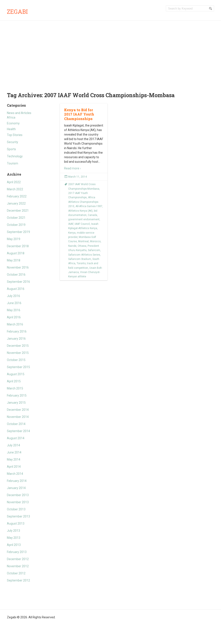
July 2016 (13, 296)
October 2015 (16, 360)
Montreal (83, 241)
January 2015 (16, 402)
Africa (11, 117)
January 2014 (16, 488)
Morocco (95, 241)
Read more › (72, 168)
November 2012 (18, 566)
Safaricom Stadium (79, 259)
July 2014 (13, 445)
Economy (13, 123)
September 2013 (18, 516)
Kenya (72, 232)
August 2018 (15, 253)
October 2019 (16, 225)
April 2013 (14, 545)
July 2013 (13, 530)
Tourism (12, 163)
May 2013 (13, 537)
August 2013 (15, 523)
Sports (11, 149)
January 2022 (16, 203)
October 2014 (16, 424)
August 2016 (15, 289)
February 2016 (17, 331)
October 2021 (16, 217)
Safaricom (94, 250)
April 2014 (14, 466)
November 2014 (18, 417)
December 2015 (18, 345)
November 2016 (18, 267)
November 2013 (18, 502)
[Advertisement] (110, 53)
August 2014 (15, 438)
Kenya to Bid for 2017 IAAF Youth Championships (79, 114)
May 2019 (13, 239)
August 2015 (15, 374)
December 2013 (18, 495)
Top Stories (14, 135)
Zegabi (17, 11)
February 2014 (17, 481)
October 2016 (16, 274)
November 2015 (18, 353)
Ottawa (82, 245)
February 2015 (17, 395)
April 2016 (14, 317)
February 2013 (17, 552)
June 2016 (14, 303)
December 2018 (18, 246)
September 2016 (18, 281)
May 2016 (13, 310)
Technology (15, 156)
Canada (92, 215)
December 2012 (18, 559)
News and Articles (19, 113)
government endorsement (83, 219)
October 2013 (16, 509)
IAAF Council (82, 223)
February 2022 (17, 196)
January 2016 (16, 338)
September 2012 (18, 580)
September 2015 (18, 367)
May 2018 (13, 260)
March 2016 (15, 324)
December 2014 (18, 409)
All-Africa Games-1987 (89, 206)
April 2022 (14, 182)
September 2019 (18, 232)
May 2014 (13, 459)
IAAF (70, 223)
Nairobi (72, 245)
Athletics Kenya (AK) (80, 210)
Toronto (81, 263)
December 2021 (18, 210)
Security (12, 142)
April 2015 (14, 381)
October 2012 (16, 573)
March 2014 (15, 473)
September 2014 (18, 431)
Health (11, 129)
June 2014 (14, 452)
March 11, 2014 (77, 176)
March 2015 (15, 388)
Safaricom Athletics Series (84, 254)
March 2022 (15, 189)
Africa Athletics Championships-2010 (83, 202)
